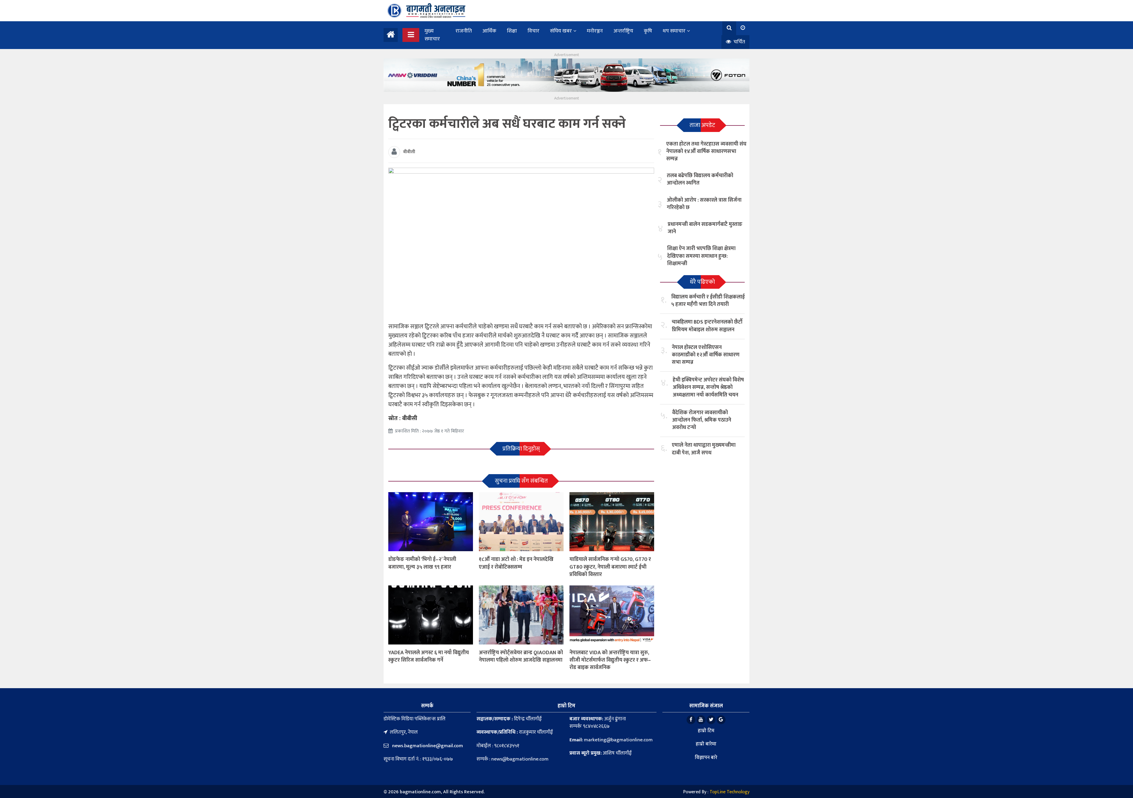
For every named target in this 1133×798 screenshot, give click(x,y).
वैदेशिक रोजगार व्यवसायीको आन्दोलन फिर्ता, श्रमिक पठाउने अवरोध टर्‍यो (701, 420)
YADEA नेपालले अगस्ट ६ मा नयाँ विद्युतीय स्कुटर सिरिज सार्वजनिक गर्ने (428, 656)
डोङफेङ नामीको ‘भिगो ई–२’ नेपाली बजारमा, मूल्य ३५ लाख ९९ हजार (422, 563)
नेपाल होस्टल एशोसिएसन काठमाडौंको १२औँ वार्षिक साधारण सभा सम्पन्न (705, 355)
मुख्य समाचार (432, 35)
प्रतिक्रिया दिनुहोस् (521, 449)
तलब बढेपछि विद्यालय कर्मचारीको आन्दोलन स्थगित (700, 179)
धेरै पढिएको (702, 282)
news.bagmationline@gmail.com (427, 746)
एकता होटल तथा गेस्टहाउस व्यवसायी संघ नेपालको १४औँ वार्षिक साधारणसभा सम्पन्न (706, 151)
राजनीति (464, 31)
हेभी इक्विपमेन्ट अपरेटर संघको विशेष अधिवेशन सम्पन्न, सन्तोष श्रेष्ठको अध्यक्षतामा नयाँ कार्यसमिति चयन (708, 387)
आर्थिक (489, 31)
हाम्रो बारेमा (706, 744)
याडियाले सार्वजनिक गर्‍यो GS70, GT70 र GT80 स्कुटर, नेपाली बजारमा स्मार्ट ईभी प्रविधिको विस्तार (610, 567)
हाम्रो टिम (706, 731)
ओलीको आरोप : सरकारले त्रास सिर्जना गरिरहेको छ (704, 204)
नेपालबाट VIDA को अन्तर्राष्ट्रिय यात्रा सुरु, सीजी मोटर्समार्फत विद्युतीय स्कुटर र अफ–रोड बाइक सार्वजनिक (610, 660)
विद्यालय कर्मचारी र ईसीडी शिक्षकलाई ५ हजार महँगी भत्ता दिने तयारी (708, 301)
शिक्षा (512, 31)
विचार (533, 31)
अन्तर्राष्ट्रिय (623, 31)
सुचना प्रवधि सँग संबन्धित (521, 481)
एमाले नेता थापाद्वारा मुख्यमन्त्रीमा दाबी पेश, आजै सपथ (704, 449)
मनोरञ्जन (595, 31)
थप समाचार (674, 31)
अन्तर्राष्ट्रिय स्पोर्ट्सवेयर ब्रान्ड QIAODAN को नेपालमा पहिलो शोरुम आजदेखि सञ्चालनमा (521, 656)
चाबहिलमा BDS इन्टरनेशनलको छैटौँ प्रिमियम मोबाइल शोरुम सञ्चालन (707, 326)
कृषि (648, 31)
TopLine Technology (729, 792)
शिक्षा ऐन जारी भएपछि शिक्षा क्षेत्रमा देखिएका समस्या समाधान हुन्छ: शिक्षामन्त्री (701, 256)
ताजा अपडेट (702, 125)
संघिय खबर (561, 31)
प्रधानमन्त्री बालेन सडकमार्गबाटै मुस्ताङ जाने (705, 228)
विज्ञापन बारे (706, 757)
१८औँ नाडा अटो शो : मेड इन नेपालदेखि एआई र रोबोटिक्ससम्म (516, 563)
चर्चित (738, 41)
